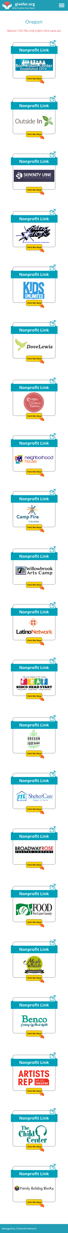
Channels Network (26, 1228)
